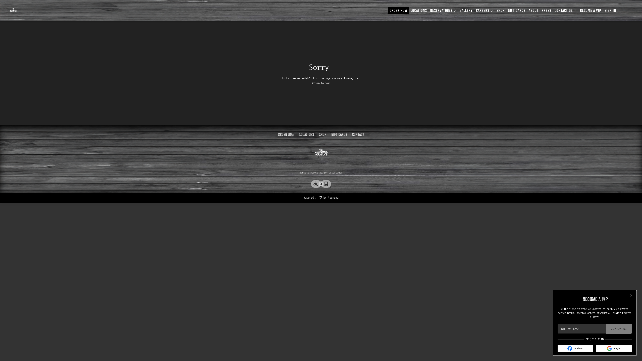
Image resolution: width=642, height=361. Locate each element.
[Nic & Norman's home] (24, 10)
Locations (419, 11)
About (533, 11)
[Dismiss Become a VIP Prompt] (631, 295)
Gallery (466, 11)
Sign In (610, 11)
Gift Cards (516, 11)
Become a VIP (590, 11)
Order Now (398, 11)
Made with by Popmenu (171, 198)
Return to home (321, 83)
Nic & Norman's (321, 152)
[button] (443, 10)
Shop (501, 11)
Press (546, 11)
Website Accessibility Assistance (321, 172)
